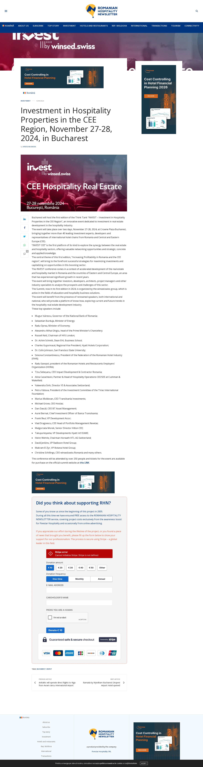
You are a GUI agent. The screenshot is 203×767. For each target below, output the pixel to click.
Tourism (175, 25)
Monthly (79, 579)
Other (102, 567)
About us (23, 25)
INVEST (49, 669)
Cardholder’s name (57, 597)
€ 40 (81, 567)
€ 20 (60, 567)
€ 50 (91, 567)
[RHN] (101, 11)
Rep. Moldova (119, 25)
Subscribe (38, 25)
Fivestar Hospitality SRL (101, 751)
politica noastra (107, 763)
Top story (53, 25)
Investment (69, 25)
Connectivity (191, 25)
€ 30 (70, 567)
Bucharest (41, 669)
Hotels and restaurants (94, 25)
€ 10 (50, 567)
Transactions (159, 25)
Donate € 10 (55, 630)
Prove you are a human (59, 610)
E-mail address (54, 585)
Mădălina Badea (29, 147)
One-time (57, 579)
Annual (101, 579)
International (139, 25)
